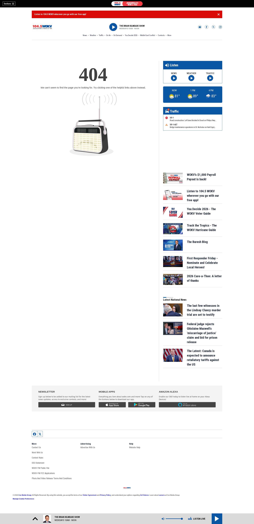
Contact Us (36, 447)
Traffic (101, 35)
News (85, 35)
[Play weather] (191, 78)
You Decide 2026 (131, 35)
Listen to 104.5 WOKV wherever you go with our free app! (60, 14)
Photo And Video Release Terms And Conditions (52, 478)
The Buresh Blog (197, 242)
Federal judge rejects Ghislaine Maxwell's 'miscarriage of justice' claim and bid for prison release (202, 333)
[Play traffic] (210, 78)
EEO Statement (38, 463)
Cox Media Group (24, 495)
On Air (108, 35)
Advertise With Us (87, 447)
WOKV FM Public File (40, 468)
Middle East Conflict (147, 35)
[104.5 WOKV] (127, 3)
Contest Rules (37, 457)
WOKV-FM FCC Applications (43, 473)
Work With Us (37, 452)
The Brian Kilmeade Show (132, 26)
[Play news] (174, 78)
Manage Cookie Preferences (23, 499)
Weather (93, 35)
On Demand (118, 35)
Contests (161, 35)
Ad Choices (144, 495)
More (169, 35)
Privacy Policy (105, 495)
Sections (7, 4)
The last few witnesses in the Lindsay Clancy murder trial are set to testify (204, 310)
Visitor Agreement (89, 495)
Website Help (134, 447)
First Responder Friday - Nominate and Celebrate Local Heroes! (202, 262)
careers (162, 495)
